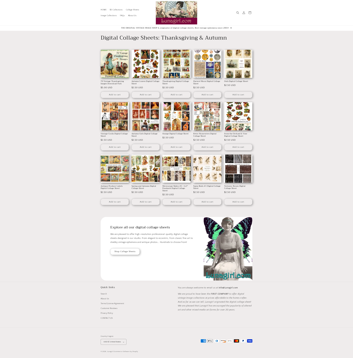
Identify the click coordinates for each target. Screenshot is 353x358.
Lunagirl (110, 351)
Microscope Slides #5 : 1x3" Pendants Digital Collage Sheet (175, 188)
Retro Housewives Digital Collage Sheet (204, 135)
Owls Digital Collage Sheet (236, 81)
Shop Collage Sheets (125, 251)
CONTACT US (107, 318)
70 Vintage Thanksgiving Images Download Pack (112, 82)
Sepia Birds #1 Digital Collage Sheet (207, 187)
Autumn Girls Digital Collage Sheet (145, 135)
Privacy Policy (107, 313)
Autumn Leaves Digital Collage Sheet (145, 82)
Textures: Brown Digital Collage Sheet (234, 187)
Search (104, 294)
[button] (238, 13)
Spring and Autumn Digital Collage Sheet (144, 187)
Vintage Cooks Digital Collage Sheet (114, 135)
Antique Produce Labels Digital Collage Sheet (112, 187)
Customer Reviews (109, 308)
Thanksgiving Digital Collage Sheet (175, 82)
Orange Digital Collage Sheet (175, 134)
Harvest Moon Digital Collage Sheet (206, 82)
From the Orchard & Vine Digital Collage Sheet (235, 135)
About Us (105, 298)
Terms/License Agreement (112, 303)
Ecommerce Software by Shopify (126, 351)
